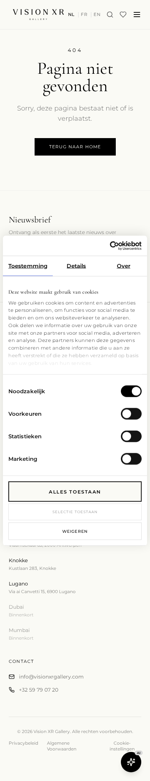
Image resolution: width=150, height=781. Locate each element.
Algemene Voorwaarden (61, 746)
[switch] (131, 414)
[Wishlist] (123, 14)
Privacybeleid (23, 743)
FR (84, 14)
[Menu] (137, 14)
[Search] (110, 14)
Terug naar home (75, 146)
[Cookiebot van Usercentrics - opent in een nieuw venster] (110, 245)
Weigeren (75, 531)
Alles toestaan (75, 492)
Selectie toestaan (75, 512)
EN (97, 14)
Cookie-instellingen (122, 746)
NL (71, 14)
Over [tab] (123, 265)
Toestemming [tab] (27, 265)
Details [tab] (76, 265)
